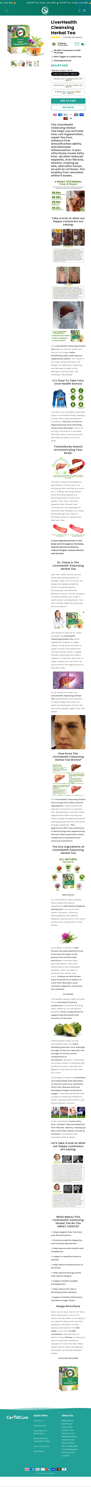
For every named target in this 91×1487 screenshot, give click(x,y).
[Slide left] (8, 63)
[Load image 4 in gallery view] (37, 63)
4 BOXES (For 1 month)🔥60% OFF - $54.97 (68, 86)
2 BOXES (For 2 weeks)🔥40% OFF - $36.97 (68, 79)
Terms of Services (41, 1446)
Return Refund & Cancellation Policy (42, 1439)
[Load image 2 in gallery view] (22, 63)
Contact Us (39, 1421)
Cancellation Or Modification (40, 1432)
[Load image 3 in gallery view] (29, 63)
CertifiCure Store (48, 1473)
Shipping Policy (40, 1426)
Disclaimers (39, 1451)
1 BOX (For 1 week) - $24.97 (65, 74)
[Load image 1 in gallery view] (14, 63)
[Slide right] (43, 63)
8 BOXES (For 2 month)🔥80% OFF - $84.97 (68, 93)
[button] (6, 10)
